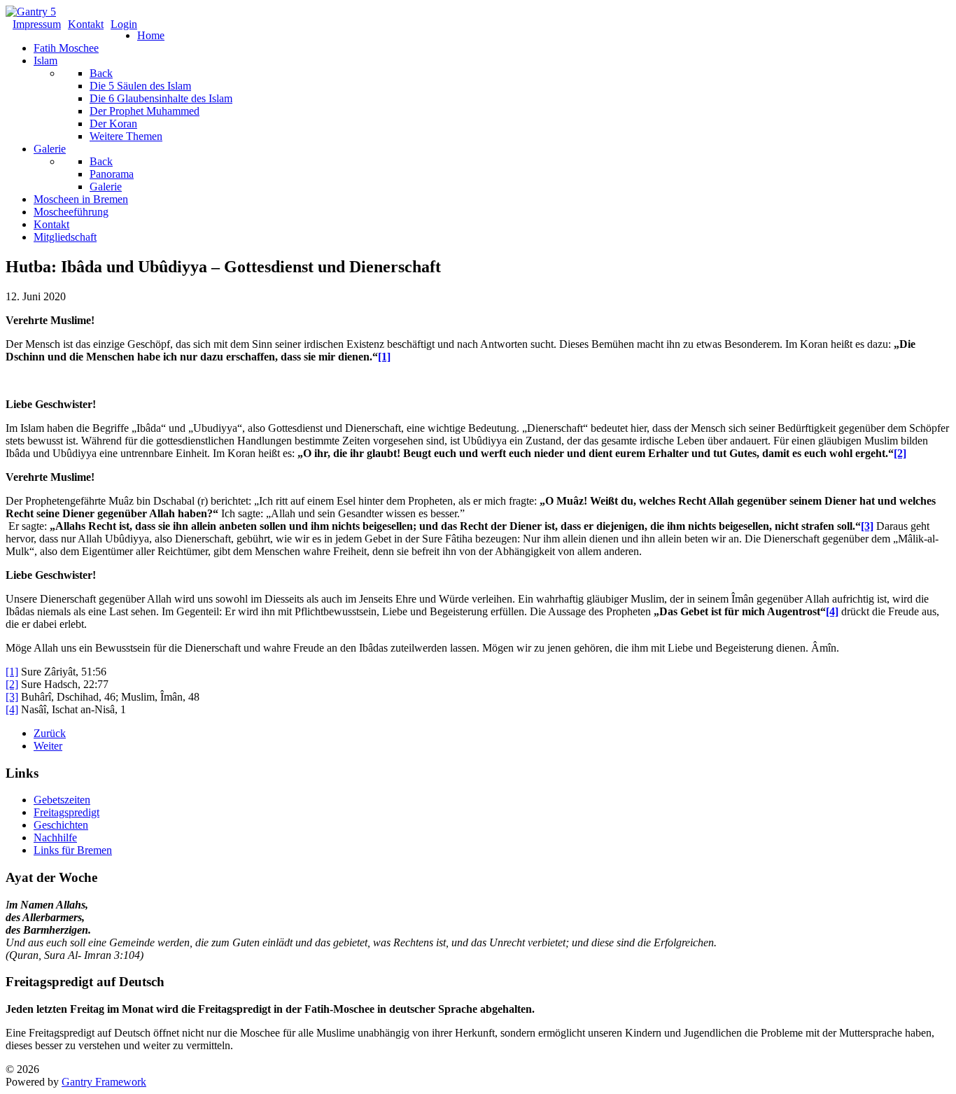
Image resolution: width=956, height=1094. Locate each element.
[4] (832, 611)
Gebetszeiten (62, 800)
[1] (384, 357)
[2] (900, 453)
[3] (867, 526)
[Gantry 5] (31, 11)
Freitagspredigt (66, 812)
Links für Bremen (73, 850)
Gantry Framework (104, 1082)
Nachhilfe (55, 837)
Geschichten (61, 825)
